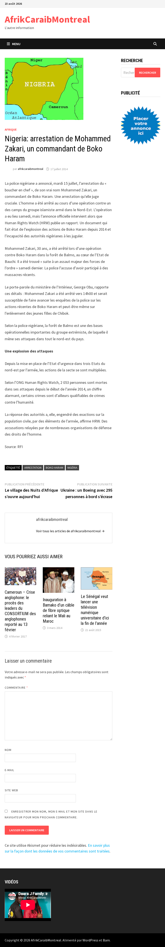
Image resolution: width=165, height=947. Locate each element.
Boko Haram (54, 468)
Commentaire (16, 687)
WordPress (90, 940)
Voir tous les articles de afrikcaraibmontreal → (70, 531)
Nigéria (72, 468)
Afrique (11, 129)
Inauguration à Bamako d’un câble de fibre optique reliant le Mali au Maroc (58, 610)
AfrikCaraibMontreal (47, 19)
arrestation (32, 468)
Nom (8, 750)
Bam (106, 940)
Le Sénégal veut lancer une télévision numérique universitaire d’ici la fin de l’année (95, 610)
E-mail (9, 770)
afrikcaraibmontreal (30, 169)
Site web (11, 790)
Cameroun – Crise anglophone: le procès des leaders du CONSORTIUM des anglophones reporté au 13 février (20, 611)
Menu (16, 44)
